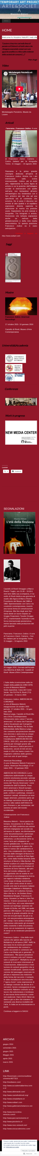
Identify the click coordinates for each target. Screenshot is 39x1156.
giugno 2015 (8, 1051)
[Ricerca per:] (34, 21)
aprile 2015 (7, 1059)
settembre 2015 (9, 1048)
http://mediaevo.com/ (12, 1082)
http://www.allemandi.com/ (14, 1092)
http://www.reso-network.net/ (15, 1125)
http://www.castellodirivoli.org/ (15, 1095)
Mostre (9, 292)
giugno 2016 (8, 1044)
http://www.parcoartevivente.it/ (16, 1118)
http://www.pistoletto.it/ (12, 1122)
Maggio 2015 (8, 1055)
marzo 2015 (8, 1062)
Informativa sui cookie (12, 1147)
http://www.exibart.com (11, 236)
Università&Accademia (15, 345)
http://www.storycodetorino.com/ (16, 1129)
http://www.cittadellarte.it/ (14, 1099)
